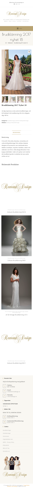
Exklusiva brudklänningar (20, 209)
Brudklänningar (11, 120)
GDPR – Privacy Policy (8, 442)
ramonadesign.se (12, 396)
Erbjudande (6, 445)
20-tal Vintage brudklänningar (11, 311)
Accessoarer (6, 436)
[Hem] (5, 43)
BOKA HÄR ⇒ (11, 422)
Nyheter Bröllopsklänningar (22, 120)
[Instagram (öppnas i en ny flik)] (17, 4)
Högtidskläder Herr (8, 439)
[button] (29, 51)
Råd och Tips (6, 448)
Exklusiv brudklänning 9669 (16, 260)
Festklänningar (7, 433)
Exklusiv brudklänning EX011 (16, 363)
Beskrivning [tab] (16, 132)
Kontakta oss (6, 451)
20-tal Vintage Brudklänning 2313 (16, 315)
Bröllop (8, 122)
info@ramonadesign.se (13, 391)
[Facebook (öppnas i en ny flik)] (14, 4)
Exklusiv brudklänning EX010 (16, 212)
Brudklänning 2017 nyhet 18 (20, 43)
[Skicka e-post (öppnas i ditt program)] (19, 4)
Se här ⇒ (5, 406)
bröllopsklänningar (14, 122)
